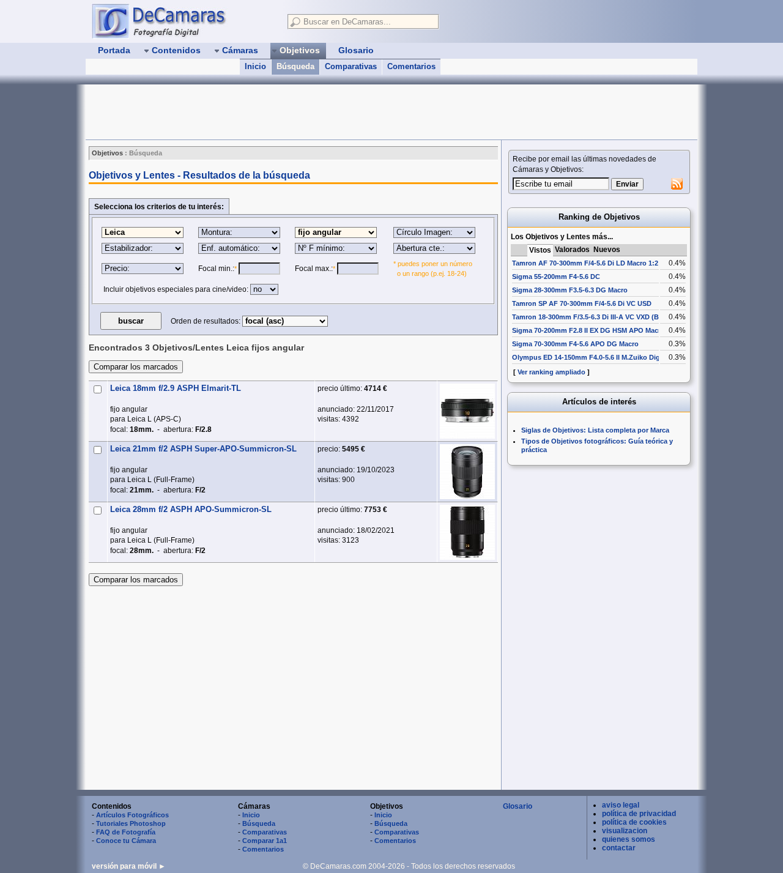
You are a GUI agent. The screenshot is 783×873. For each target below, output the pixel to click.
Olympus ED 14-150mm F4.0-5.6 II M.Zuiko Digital (591, 357)
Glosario (517, 806)
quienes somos (628, 839)
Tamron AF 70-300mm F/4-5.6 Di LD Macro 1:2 (585, 263)
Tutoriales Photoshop (131, 823)
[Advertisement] (308, 111)
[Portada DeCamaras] (183, 20)
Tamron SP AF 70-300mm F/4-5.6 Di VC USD (581, 303)
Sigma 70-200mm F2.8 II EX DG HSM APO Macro (588, 330)
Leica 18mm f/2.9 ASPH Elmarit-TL (175, 388)
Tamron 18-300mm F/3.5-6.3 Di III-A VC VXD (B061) (592, 317)
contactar (619, 848)
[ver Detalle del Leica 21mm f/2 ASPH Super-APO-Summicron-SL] (467, 471)
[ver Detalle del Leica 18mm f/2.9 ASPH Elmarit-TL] (467, 411)
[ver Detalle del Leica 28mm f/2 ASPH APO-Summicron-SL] (467, 532)
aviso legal (620, 805)
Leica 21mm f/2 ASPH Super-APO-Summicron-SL (203, 448)
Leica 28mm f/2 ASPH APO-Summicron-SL (191, 509)
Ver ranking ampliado (551, 372)
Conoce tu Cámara (126, 840)
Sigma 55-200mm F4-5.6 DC (556, 276)
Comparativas (351, 66)
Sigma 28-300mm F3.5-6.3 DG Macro (570, 290)
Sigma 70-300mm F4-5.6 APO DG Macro (575, 343)
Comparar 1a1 (264, 840)
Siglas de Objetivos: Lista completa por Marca (595, 430)
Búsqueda (295, 66)
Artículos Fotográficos (132, 815)
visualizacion (624, 831)
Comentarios (411, 66)
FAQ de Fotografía (125, 832)
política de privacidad (639, 813)
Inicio (255, 66)
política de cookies (634, 822)
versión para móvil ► (129, 866)
